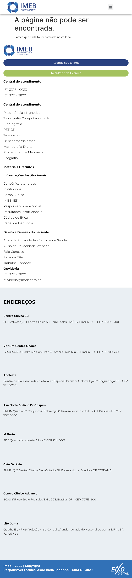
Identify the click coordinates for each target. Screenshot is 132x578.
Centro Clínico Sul (16, 316)
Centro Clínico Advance (20, 493)
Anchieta (9, 375)
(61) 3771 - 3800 (14, 95)
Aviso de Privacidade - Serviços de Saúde (35, 240)
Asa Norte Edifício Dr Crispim (24, 405)
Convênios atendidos (19, 183)
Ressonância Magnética (21, 113)
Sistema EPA (13, 257)
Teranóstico (12, 135)
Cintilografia (12, 124)
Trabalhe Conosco (17, 263)
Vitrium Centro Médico (19, 346)
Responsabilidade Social (22, 206)
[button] (110, 7)
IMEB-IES (10, 200)
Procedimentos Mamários (23, 152)
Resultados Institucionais (22, 212)
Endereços (19, 302)
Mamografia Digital (18, 147)
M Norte (9, 434)
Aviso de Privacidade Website (26, 246)
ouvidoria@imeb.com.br (22, 280)
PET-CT (8, 130)
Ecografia (10, 158)
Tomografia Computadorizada (26, 118)
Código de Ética (15, 217)
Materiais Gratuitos (18, 167)
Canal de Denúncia (18, 223)
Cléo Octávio (12, 464)
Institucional (13, 189)
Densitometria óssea (19, 141)
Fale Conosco (13, 252)
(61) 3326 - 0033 (15, 90)
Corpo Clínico (13, 195)
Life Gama (10, 523)
